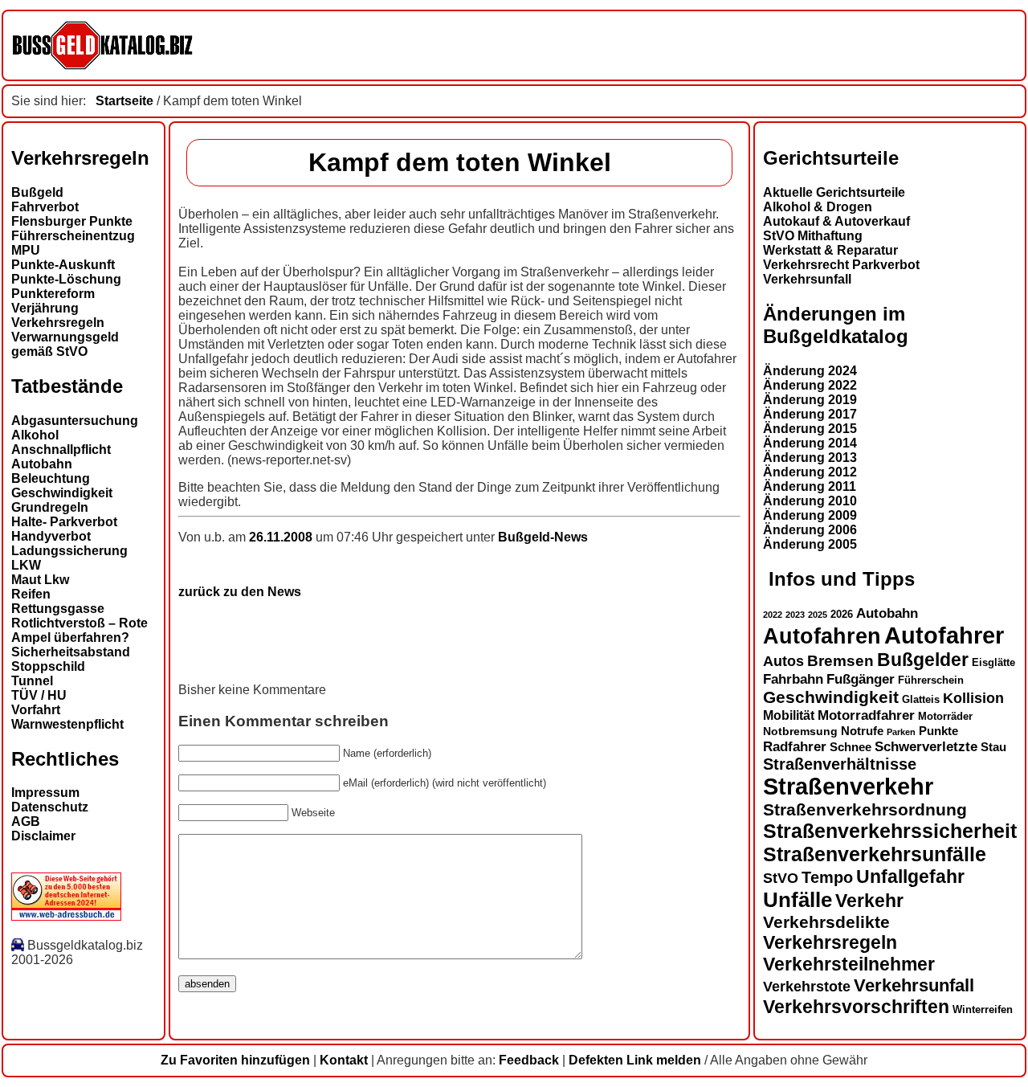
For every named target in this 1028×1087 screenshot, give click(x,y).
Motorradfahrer (866, 715)
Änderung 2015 (810, 428)
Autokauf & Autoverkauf (836, 221)
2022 (772, 614)
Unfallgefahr (910, 876)
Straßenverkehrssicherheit (890, 830)
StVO (780, 877)
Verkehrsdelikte (826, 922)
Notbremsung (800, 731)
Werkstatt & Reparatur (830, 250)
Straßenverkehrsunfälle (874, 854)
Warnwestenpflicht (67, 724)
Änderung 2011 (809, 486)
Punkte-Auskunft (63, 265)
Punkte (938, 731)
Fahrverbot (45, 207)
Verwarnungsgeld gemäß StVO (65, 344)
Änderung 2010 (810, 501)
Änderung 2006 (810, 530)
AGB (25, 821)
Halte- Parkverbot (64, 522)
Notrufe (862, 731)
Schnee (850, 747)
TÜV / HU (39, 695)
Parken (901, 732)
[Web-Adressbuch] (66, 916)
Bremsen (840, 660)
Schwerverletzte (926, 746)
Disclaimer (43, 836)
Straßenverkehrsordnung (865, 809)
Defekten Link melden (635, 1060)
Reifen (31, 594)
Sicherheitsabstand (70, 652)
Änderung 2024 (810, 371)
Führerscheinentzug (73, 236)
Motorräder (945, 716)
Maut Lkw (40, 579)
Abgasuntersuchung (74, 420)
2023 (795, 614)
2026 (841, 614)
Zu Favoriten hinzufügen (235, 1060)
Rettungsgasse (57, 608)
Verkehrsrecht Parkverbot (841, 265)
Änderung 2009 (810, 515)
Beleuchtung (50, 478)
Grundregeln (49, 507)
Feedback (529, 1060)
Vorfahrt (35, 710)
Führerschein (931, 680)
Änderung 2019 (810, 400)
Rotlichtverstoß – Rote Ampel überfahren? (79, 630)
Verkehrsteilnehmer (849, 964)
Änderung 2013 (810, 457)
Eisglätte (993, 662)
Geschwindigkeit (61, 493)
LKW (26, 565)
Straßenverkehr (848, 786)
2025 (817, 614)
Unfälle (797, 900)
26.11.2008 (282, 537)
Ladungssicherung (69, 551)
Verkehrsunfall (807, 279)
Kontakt (344, 1060)
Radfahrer (794, 746)
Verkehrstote (807, 987)
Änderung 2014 (810, 443)
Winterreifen (983, 1009)
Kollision (973, 697)
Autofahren (822, 635)
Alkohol (35, 435)
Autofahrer (944, 635)
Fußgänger (860, 679)
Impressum (45, 792)
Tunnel (32, 681)
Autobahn (41, 464)
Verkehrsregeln (57, 322)
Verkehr (869, 900)
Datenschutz (49, 807)
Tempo (827, 877)
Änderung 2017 (810, 414)
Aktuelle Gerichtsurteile (834, 192)
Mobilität (788, 715)
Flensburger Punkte (72, 221)
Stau (993, 747)
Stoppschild (48, 666)
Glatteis (921, 699)
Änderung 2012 (810, 472)
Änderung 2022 (810, 385)
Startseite (124, 101)
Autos (783, 660)
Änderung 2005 (810, 544)
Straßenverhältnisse (839, 764)
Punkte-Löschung (66, 279)
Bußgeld (37, 192)
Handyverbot (51, 536)
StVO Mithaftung (813, 236)
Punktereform (53, 293)
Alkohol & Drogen (817, 207)
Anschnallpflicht (61, 449)
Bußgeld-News (543, 537)
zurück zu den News (239, 592)
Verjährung (45, 308)
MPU (25, 250)
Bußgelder (923, 659)
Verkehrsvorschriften (856, 1006)
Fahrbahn (793, 679)
